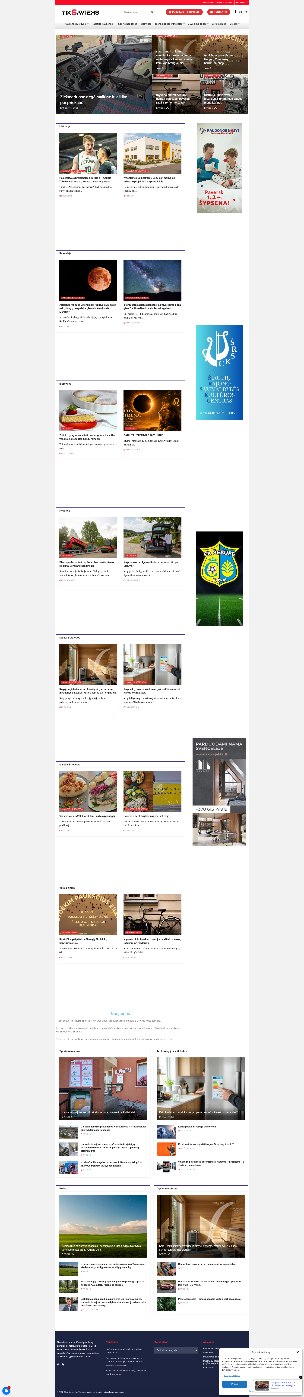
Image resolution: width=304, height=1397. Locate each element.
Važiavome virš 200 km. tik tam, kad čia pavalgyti (87, 816)
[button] (297, 1352)
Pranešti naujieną (224, 2)
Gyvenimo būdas (197, 23)
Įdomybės (146, 23)
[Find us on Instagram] (240, 12)
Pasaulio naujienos (102, 23)
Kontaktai (220, 12)
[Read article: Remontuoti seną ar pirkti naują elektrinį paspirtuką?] (166, 1269)
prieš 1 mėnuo (132, 707)
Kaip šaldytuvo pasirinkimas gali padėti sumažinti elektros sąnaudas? (198, 1112)
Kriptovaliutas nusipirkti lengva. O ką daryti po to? (206, 1144)
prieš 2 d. (129, 196)
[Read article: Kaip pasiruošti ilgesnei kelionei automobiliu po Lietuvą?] (152, 537)
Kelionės (67, 555)
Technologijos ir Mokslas (168, 23)
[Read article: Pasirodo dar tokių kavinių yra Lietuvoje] (152, 791)
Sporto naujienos (127, 23)
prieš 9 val (163, 68)
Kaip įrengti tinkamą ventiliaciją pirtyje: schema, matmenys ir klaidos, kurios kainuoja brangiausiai (125, 1361)
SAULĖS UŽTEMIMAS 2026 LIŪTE (143, 435)
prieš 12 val (211, 68)
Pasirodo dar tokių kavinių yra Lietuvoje (146, 816)
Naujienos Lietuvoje (75, 23)
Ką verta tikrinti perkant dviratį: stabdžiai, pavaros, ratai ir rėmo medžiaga (173, 98)
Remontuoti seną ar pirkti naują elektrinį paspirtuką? (207, 1264)
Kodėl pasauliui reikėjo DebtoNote (197, 1126)
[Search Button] (153, 12)
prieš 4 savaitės (68, 580)
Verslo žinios (219, 23)
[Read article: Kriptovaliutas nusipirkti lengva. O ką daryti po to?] (166, 1149)
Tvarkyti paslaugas (232, 1376)
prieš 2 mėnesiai (187, 1131)
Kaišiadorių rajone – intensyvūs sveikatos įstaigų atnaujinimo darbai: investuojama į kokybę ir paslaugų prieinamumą (110, 1147)
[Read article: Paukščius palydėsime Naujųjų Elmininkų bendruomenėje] (88, 914)
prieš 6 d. (129, 830)
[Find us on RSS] (246, 12)
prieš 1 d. (184, 1268)
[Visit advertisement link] (220, 168)
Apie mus (208, 1352)
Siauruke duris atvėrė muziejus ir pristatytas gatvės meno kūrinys (223, 98)
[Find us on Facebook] (235, 12)
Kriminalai (66, 36)
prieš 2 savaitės (68, 453)
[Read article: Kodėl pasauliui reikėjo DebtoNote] (166, 1132)
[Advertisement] (120, 225)
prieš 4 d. (65, 326)
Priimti (234, 1384)
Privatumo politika (213, 1356)
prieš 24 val (69, 1254)
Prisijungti (242, 2)
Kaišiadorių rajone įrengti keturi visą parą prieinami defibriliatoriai (98, 1112)
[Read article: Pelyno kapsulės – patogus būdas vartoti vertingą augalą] (166, 1304)
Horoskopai (208, 2)
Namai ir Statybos (167, 36)
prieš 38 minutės (70, 108)
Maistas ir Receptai (72, 809)
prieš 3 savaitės (132, 323)
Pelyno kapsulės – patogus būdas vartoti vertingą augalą (209, 1299)
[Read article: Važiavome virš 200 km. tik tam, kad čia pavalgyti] (88, 791)
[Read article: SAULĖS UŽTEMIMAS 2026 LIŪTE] (152, 410)
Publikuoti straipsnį (185, 12)
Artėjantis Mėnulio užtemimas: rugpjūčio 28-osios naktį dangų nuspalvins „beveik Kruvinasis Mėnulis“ (87, 308)
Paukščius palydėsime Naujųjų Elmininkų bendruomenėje (218, 59)
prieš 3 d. (86, 1271)
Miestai (234, 23)
